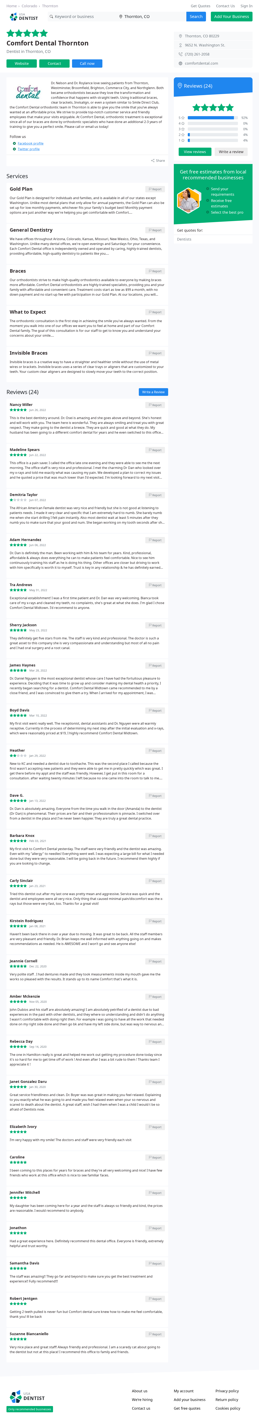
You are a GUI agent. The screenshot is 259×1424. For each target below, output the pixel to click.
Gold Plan (21, 189)
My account (184, 1390)
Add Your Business (231, 16)
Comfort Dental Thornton (47, 43)
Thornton (50, 5)
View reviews (195, 151)
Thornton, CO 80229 (202, 36)
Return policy (226, 1399)
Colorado (29, 5)
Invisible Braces (29, 353)
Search (196, 16)
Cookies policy (227, 1408)
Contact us (141, 1408)
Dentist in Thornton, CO (28, 51)
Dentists (184, 239)
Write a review (231, 151)
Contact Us (225, 5)
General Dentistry (31, 230)
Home (11, 5)
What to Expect (28, 312)
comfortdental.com (201, 63)
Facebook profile (31, 143)
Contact (54, 63)
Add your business (190, 1399)
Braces (18, 271)
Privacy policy (227, 1390)
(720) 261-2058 (197, 54)
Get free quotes (187, 1408)
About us (140, 1390)
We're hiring (142, 1399)
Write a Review (153, 392)
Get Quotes (200, 5)
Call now (87, 63)
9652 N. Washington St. (205, 45)
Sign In (247, 5)
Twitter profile (29, 149)
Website (22, 63)
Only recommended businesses (29, 1409)
